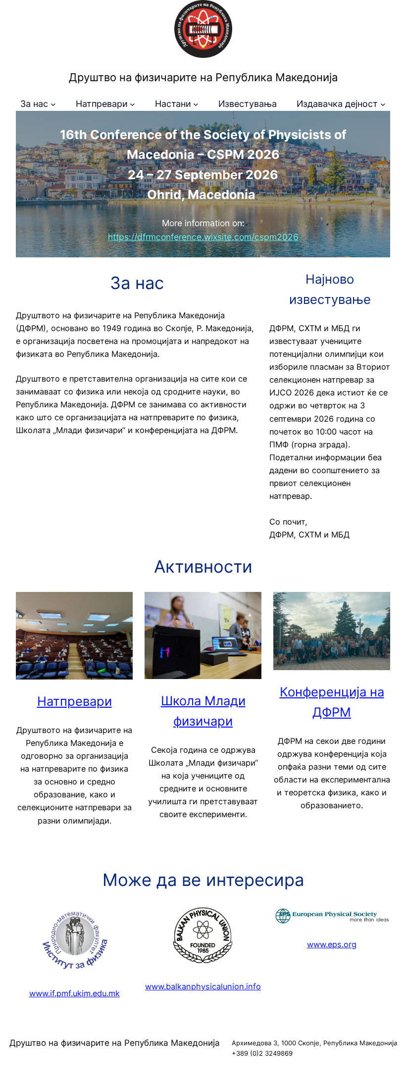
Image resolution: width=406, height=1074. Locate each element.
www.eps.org (331, 944)
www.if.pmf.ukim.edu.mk (74, 993)
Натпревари (74, 701)
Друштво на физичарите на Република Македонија (203, 77)
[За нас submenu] (53, 104)
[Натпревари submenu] (132, 104)
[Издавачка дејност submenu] (383, 104)
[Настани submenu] (196, 104)
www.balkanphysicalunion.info (203, 986)
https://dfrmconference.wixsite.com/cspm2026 (203, 237)
